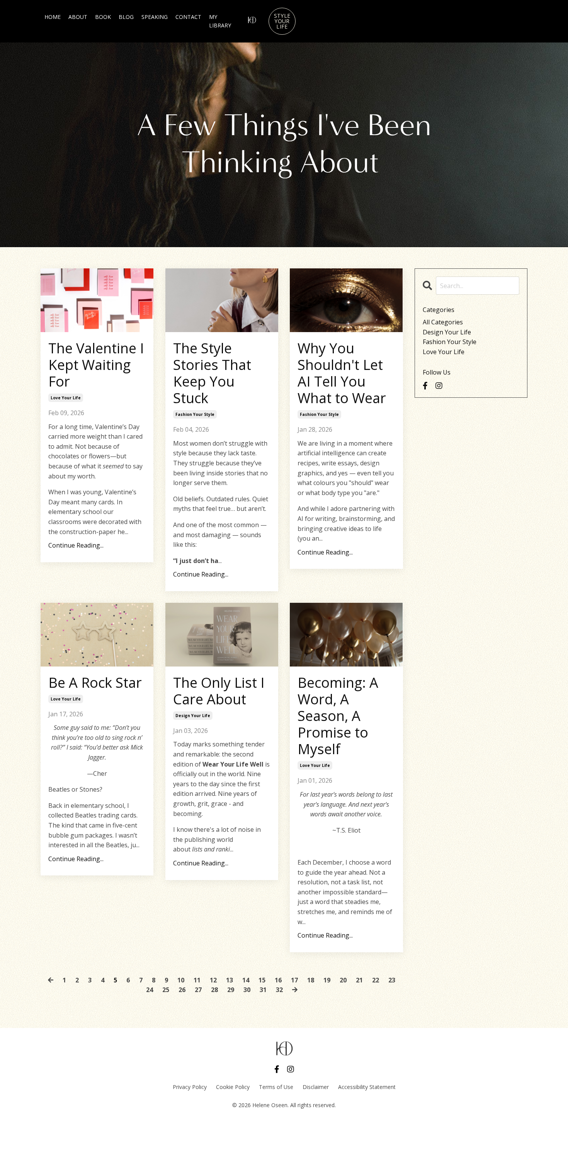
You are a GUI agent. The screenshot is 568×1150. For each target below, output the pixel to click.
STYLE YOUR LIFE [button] (282, 21)
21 (359, 980)
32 (279, 989)
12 (213, 980)
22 (375, 980)
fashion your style (194, 414)
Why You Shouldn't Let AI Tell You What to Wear (342, 373)
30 (246, 989)
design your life (192, 715)
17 (294, 980)
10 (180, 980)
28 (214, 989)
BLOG (126, 16)
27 (198, 989)
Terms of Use (276, 1087)
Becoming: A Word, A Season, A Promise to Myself (338, 716)
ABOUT (77, 16)
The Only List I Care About (219, 690)
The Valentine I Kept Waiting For (96, 365)
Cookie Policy (233, 1087)
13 (229, 980)
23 (391, 980)
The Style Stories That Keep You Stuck (212, 373)
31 (263, 989)
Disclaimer (316, 1087)
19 (326, 980)
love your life (66, 397)
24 (149, 989)
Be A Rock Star (95, 682)
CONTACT (188, 16)
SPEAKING (154, 16)
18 (310, 980)
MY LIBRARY (220, 21)
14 (245, 980)
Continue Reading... (76, 545)
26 (182, 989)
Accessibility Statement (367, 1087)
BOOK (103, 16)
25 (165, 989)
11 (197, 980)
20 (343, 980)
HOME (52, 16)
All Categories (443, 322)
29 (230, 989)
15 (261, 980)
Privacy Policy (190, 1087)
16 (278, 980)
